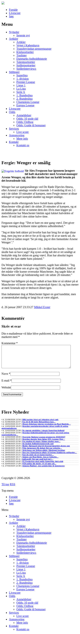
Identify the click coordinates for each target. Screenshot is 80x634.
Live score (22, 132)
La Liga (21, 88)
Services (14, 128)
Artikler (13, 38)
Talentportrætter (25, 62)
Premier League (25, 82)
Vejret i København (27, 45)
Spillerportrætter (25, 65)
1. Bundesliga (24, 95)
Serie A (20, 92)
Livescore (14, 13)
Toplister (21, 55)
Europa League (25, 105)
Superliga (22, 75)
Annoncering (16, 135)
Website (6, 387)
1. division (22, 78)
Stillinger (14, 72)
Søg (11, 16)
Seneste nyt (23, 35)
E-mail (5, 380)
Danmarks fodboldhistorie (31, 58)
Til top (5, 484)
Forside (13, 9)
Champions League (27, 102)
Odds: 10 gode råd (27, 118)
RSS (12, 484)
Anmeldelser (23, 115)
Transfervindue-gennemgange (33, 48)
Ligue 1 (20, 85)
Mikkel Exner (42, 307)
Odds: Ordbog (24, 122)
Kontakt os (22, 145)
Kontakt (13, 142)
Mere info (22, 138)
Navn (4, 373)
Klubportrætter (25, 52)
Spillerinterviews (26, 68)
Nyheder (14, 32)
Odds (12, 112)
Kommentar (9, 343)
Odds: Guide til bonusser (31, 125)
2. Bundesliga (24, 98)
